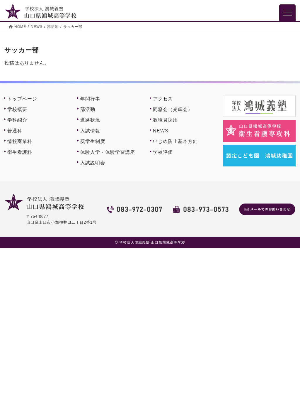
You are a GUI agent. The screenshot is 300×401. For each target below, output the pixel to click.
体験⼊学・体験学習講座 (107, 152)
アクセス (163, 98)
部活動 (87, 109)
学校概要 (17, 109)
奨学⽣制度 (92, 141)
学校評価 (163, 152)
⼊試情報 (90, 130)
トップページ (22, 98)
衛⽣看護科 (19, 152)
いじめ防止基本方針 (175, 141)
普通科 (14, 130)
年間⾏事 (90, 98)
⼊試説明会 (92, 162)
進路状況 (90, 119)
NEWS (160, 130)
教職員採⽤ (165, 119)
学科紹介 (17, 119)
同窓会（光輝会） (173, 109)
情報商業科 (19, 141)
